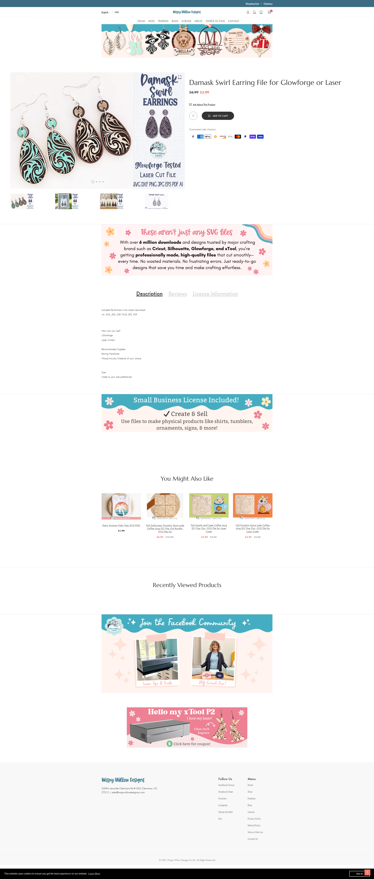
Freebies (252, 798)
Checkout (268, 3)
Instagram (222, 804)
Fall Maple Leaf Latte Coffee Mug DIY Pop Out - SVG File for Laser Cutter (209, 528)
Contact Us (253, 838)
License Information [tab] (215, 293)
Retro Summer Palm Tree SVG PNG (121, 525)
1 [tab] (92, 181)
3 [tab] (100, 182)
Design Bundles (225, 811)
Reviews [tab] (177, 293)
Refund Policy (254, 825)
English (105, 12)
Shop (250, 791)
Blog (250, 804)
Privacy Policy (254, 818)
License (251, 811)
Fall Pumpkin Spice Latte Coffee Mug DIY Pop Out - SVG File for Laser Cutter (253, 528)
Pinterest (222, 798)
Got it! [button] (359, 874)
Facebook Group (226, 784)
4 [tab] (103, 182)
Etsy (220, 818)
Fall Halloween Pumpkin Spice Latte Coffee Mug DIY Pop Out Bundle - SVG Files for (165, 528)
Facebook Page (225, 791)
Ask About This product (204, 104)
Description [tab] (149, 293)
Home (250, 784)
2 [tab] (96, 182)
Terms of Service (255, 831)
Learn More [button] (94, 873)
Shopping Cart (252, 3)
